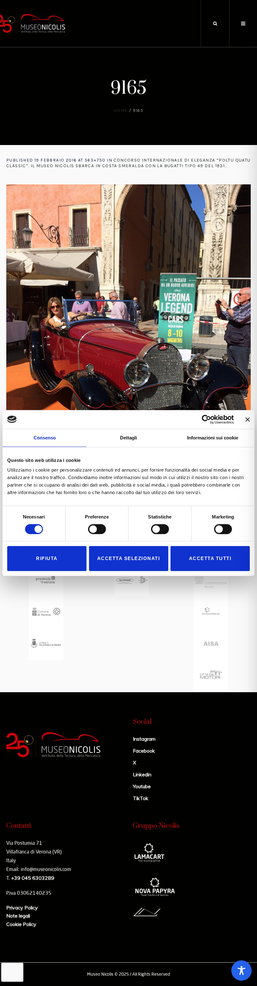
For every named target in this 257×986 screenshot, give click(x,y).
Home (121, 110)
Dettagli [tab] (128, 437)
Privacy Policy (22, 907)
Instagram (144, 739)
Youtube (142, 786)
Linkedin (142, 774)
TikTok (140, 798)
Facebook (144, 751)
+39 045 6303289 (32, 878)
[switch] (97, 529)
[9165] (128, 346)
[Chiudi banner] (247, 419)
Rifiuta (47, 558)
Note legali (18, 916)
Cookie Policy (21, 924)
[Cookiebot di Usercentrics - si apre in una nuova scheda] (206, 419)
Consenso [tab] (45, 437)
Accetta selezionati (128, 558)
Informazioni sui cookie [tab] (212, 437)
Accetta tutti (210, 558)
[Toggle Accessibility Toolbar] (241, 970)
